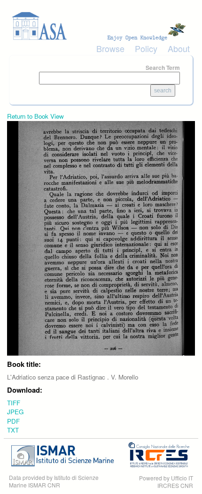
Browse (110, 48)
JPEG (15, 411)
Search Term (163, 67)
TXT (13, 430)
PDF (13, 421)
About (179, 48)
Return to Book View (35, 116)
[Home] (101, 26)
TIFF (13, 402)
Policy (146, 48)
